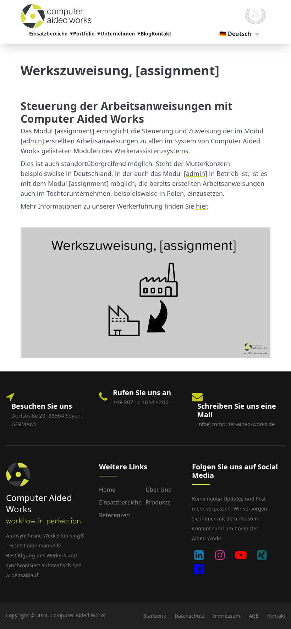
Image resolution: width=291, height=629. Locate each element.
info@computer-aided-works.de (236, 423)
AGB (254, 615)
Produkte (158, 502)
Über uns (158, 489)
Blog (146, 33)
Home (107, 489)
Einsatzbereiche (48, 33)
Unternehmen (117, 33)
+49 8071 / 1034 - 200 (141, 401)
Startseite (154, 615)
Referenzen (114, 515)
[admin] (32, 141)
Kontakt (161, 33)
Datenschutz (189, 615)
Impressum (226, 615)
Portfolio (84, 33)
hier (201, 206)
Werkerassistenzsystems (151, 151)
